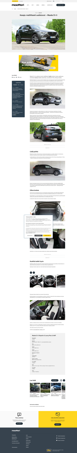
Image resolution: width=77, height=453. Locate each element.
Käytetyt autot (28, 440)
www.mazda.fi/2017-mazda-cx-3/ (38, 329)
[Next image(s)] (34, 273)
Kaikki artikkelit (54, 380)
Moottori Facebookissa (61, 435)
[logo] (18, 5)
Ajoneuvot (40, 12)
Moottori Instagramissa (61, 438)
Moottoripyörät (28, 442)
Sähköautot (27, 443)
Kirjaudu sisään (49, 1)
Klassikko (45, 393)
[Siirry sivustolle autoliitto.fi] (49, 450)
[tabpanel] (18, 101)
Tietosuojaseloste (14, 447)
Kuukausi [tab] (21, 84)
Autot (27, 435)
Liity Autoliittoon (14, 1)
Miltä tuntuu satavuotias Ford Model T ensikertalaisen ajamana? (18, 113)
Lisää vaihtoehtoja (30, 235)
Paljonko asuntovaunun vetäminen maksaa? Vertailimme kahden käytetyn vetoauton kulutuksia (18, 89)
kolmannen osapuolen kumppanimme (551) (38, 219)
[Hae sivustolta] (63, 1)
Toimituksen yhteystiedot (16, 443)
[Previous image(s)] (31, 273)
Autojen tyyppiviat (28, 436)
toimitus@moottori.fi (15, 441)
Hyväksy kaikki (47, 235)
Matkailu (27, 447)
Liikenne (27, 445)
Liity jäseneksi (57, 424)
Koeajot (27, 438)
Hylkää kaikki (38, 235)
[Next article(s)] (64, 380)
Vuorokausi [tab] (15, 84)
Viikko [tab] (19, 84)
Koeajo (55, 393)
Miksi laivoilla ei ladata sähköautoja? (17, 101)
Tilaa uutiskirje (21, 1)
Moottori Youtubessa (61, 440)
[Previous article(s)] (61, 380)
